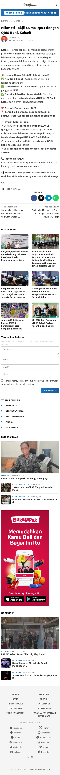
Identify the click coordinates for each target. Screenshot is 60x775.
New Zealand (12, 427)
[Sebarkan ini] (34, 198)
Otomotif (6, 651)
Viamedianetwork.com (40, 769)
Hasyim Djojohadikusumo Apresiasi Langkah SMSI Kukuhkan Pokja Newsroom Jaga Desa (14, 255)
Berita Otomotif (15, 416)
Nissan (9, 422)
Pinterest (17, 732)
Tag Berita (11, 405)
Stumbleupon (46, 737)
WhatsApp (45, 732)
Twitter (46, 728)
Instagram (45, 742)
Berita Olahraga (14, 411)
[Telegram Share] (48, 198)
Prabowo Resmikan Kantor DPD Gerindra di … (34, 501)
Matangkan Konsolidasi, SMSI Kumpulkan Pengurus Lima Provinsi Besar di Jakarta (44, 293)
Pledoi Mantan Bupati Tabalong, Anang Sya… (26, 478)
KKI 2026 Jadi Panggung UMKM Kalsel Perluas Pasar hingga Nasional (44, 323)
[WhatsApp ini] (55, 198)
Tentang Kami (15, 708)
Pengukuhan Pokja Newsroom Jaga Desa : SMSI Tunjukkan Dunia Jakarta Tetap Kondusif (13, 293)
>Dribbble (17, 747)
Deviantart (45, 752)
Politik (25, 484)
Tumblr (17, 737)
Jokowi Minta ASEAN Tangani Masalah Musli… (32, 489)
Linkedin (17, 752)
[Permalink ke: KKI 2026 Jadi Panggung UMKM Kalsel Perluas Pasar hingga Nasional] (45, 310)
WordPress (17, 742)
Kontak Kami (44, 708)
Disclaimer (44, 703)
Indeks (15, 694)
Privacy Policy (15, 703)
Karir (15, 699)
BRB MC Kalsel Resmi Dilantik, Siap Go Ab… (24, 654)
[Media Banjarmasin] (29, 4)
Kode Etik (44, 694)
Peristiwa (5, 476)
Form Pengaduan (15, 713)
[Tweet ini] (41, 198)
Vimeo (45, 747)
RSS (31, 756)
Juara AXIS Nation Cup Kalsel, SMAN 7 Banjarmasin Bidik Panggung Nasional (12, 324)
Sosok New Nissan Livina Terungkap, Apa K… (34, 677)
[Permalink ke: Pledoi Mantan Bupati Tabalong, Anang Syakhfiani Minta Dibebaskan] (30, 457)
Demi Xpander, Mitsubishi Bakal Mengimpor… (29, 664)
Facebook (17, 728)
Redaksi (44, 699)
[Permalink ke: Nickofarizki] (4, 38)
